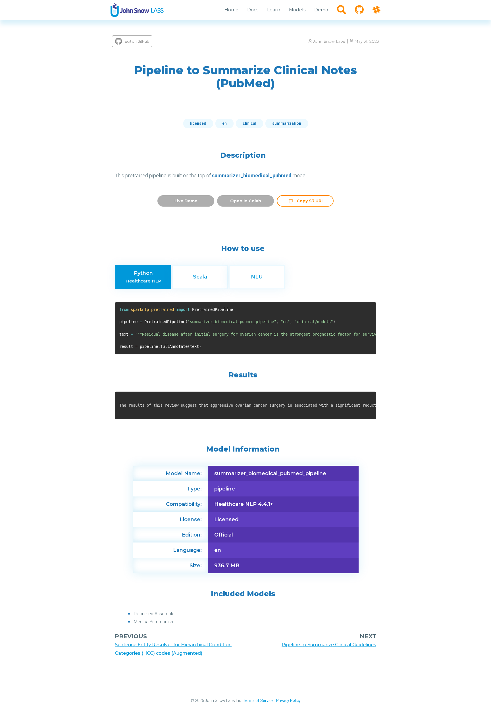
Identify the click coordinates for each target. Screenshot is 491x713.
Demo (321, 10)
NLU (257, 277)
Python (143, 277)
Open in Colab (245, 200)
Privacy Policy (288, 700)
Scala (200, 277)
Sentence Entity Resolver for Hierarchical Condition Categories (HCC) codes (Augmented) (173, 649)
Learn (273, 10)
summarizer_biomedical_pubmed (252, 175)
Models (297, 10)
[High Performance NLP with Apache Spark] (137, 10)
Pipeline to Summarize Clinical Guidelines (329, 644)
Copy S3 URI (310, 201)
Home (231, 10)
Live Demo (185, 200)
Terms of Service (258, 700)
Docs (252, 10)
